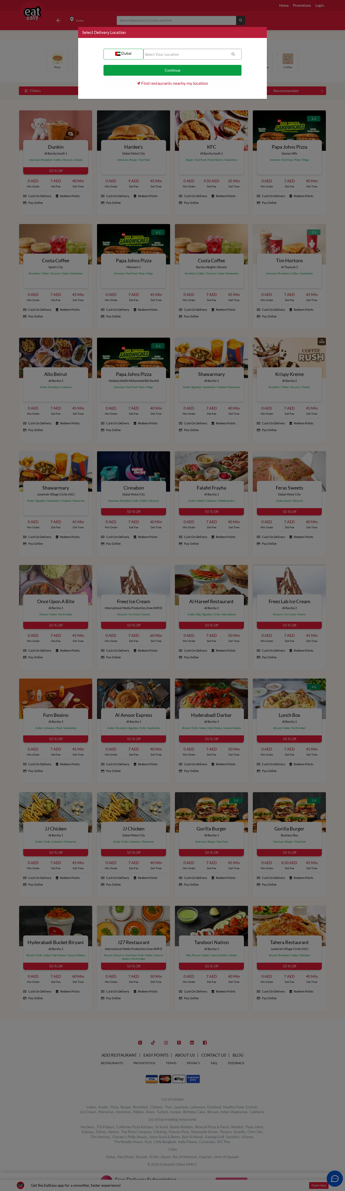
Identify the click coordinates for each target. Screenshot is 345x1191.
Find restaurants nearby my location (174, 83)
